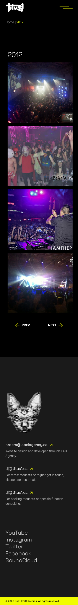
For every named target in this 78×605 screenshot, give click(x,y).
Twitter (14, 546)
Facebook (18, 553)
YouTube (16, 532)
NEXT (52, 325)
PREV (26, 325)
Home (9, 22)
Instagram (18, 539)
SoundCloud (21, 560)
